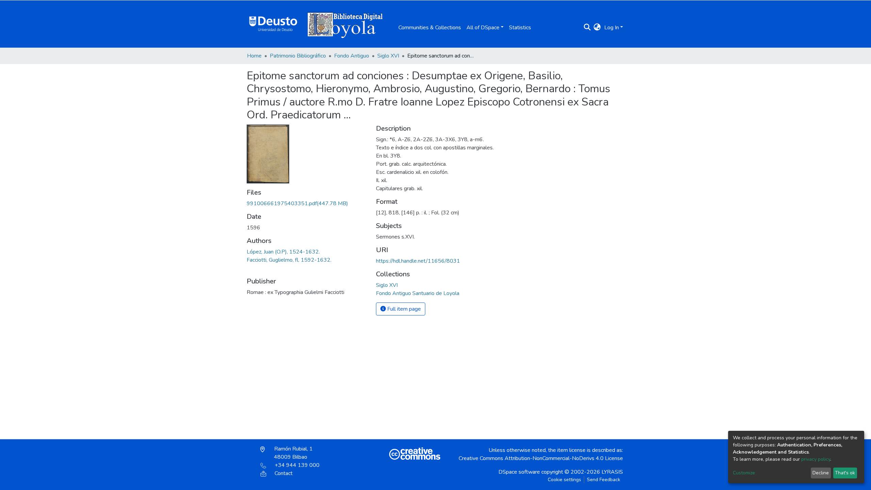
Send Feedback (603, 479)
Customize (744, 473)
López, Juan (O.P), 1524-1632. (283, 252)
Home (254, 56)
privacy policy (815, 459)
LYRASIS (612, 472)
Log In (611, 27)
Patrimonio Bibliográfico (298, 56)
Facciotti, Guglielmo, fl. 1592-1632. (289, 260)
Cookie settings (564, 479)
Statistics (520, 27)
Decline (820, 473)
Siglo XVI (388, 56)
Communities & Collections (429, 27)
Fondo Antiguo (351, 56)
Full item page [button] (403, 309)
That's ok (845, 473)
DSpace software (519, 472)
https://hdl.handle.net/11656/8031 (418, 261)
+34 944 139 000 (297, 465)
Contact (284, 473)
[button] (597, 27)
